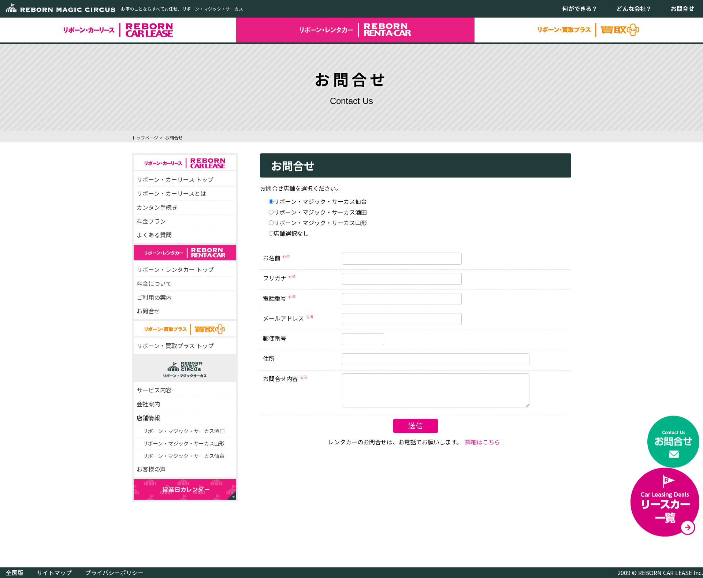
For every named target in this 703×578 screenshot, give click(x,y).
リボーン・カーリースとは (171, 193)
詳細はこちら (482, 441)
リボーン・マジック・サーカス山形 (183, 443)
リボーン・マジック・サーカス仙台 (183, 455)
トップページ (145, 137)
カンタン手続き (157, 207)
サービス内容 (154, 389)
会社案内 (148, 403)
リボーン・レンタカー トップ (175, 269)
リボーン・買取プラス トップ (175, 345)
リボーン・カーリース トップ (175, 179)
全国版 (14, 572)
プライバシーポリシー (114, 572)
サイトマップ (54, 572)
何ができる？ (580, 8)
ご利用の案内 (154, 297)
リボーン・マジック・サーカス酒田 (183, 431)
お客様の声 (151, 469)
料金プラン (151, 221)
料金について (154, 283)
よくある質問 (154, 234)
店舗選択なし (291, 233)
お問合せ (682, 8)
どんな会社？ (634, 8)
